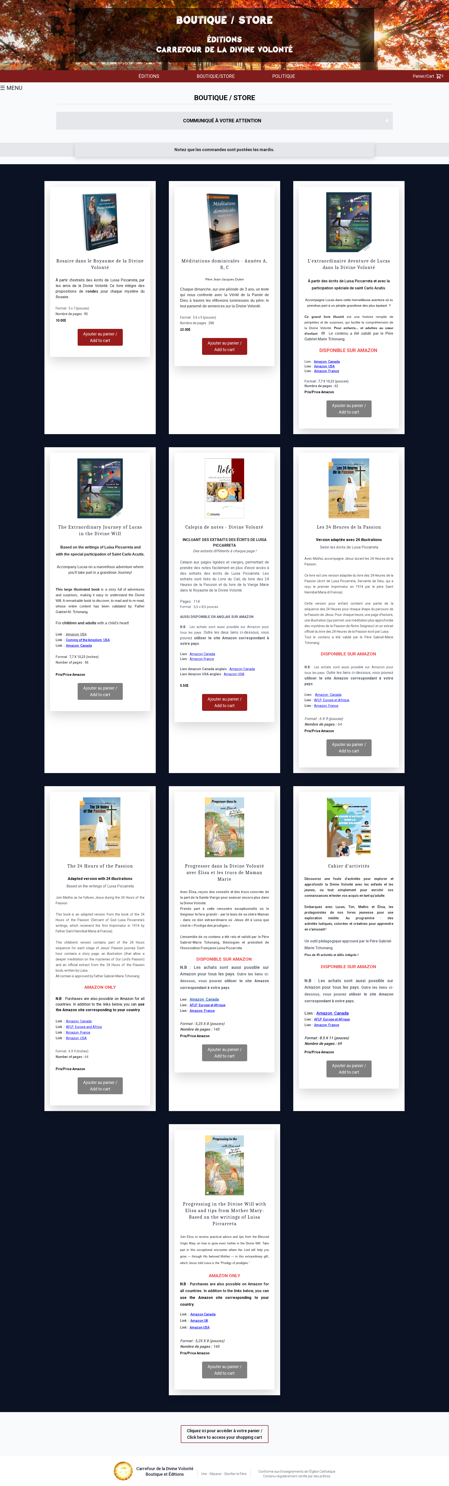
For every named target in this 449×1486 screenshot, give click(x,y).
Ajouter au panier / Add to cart (100, 337)
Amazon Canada (204, 999)
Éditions (148, 76)
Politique (283, 76)
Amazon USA (76, 634)
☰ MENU (11, 88)
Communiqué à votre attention (222, 121)
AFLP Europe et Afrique (207, 1005)
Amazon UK (199, 1321)
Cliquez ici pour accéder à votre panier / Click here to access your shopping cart (224, 1434)
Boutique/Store (216, 76)
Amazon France (202, 659)
